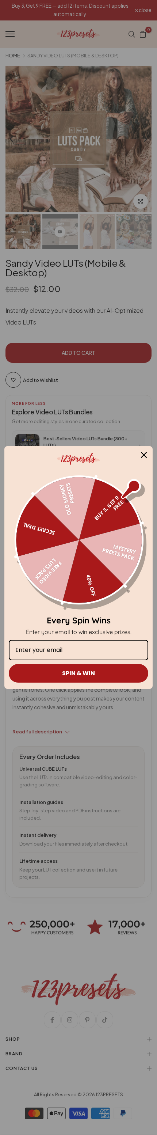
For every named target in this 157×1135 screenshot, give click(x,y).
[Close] (144, 455)
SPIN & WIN (78, 673)
